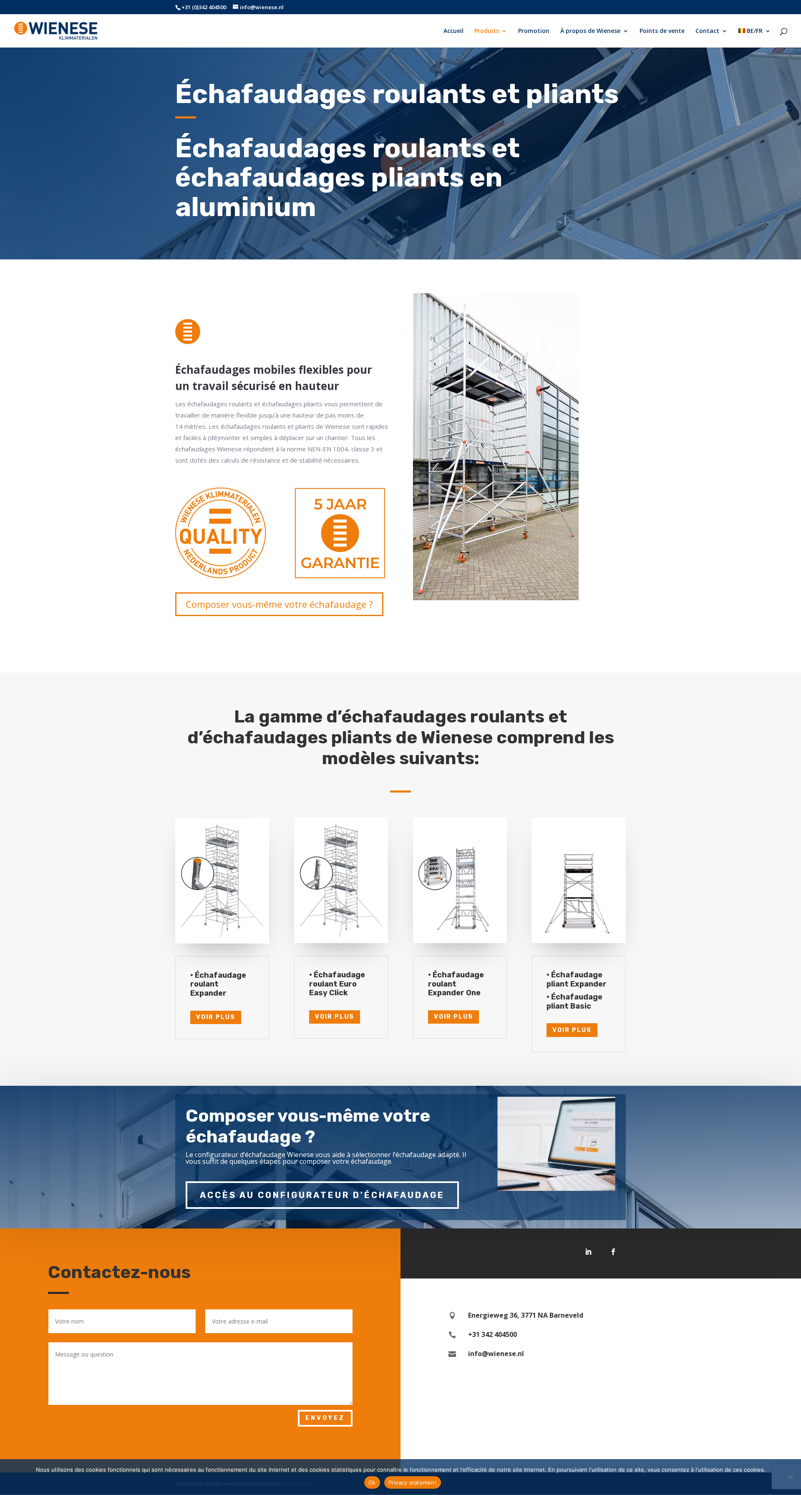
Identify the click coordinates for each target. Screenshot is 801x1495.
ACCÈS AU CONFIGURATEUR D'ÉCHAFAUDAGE (322, 1195)
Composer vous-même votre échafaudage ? (279, 604)
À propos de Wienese (590, 31)
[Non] (790, 1477)
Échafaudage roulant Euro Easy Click (337, 983)
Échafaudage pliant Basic (574, 1001)
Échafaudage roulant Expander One (456, 983)
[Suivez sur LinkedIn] (588, 1251)
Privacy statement (412, 1482)
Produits (486, 31)
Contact (707, 31)
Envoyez (325, 1418)
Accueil (453, 31)
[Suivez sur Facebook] (613, 1251)
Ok (372, 1482)
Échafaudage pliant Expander (577, 979)
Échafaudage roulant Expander (218, 984)
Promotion (533, 31)
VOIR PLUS (215, 1017)
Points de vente (662, 31)
